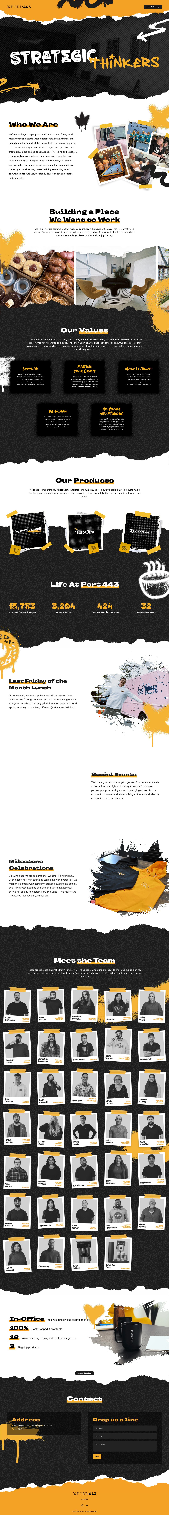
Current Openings (153, 7)
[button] (28, 532)
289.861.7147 (19, 1429)
